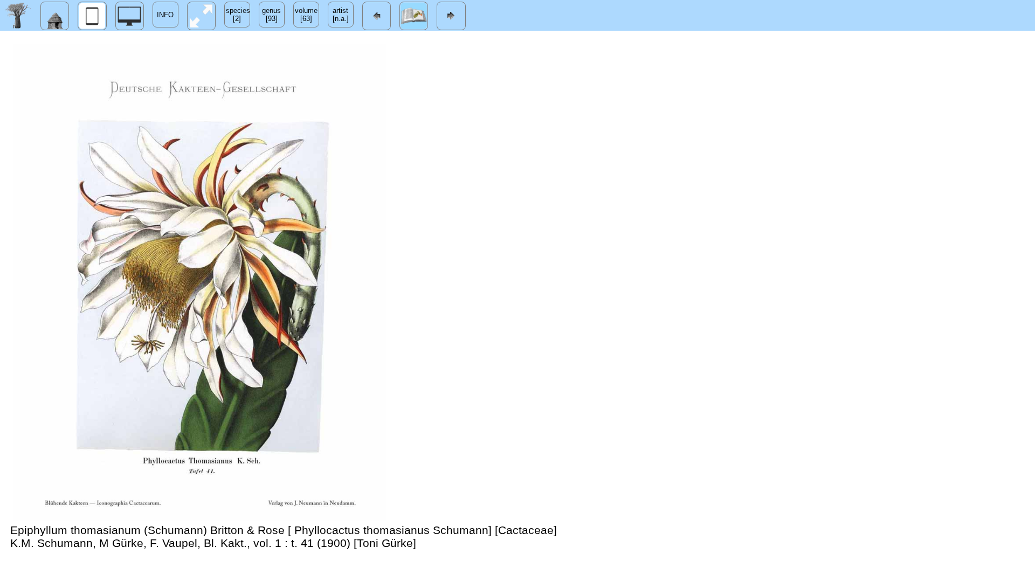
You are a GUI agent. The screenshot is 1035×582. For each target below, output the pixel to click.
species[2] (238, 14)
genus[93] (271, 14)
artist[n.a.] (341, 14)
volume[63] (306, 14)
